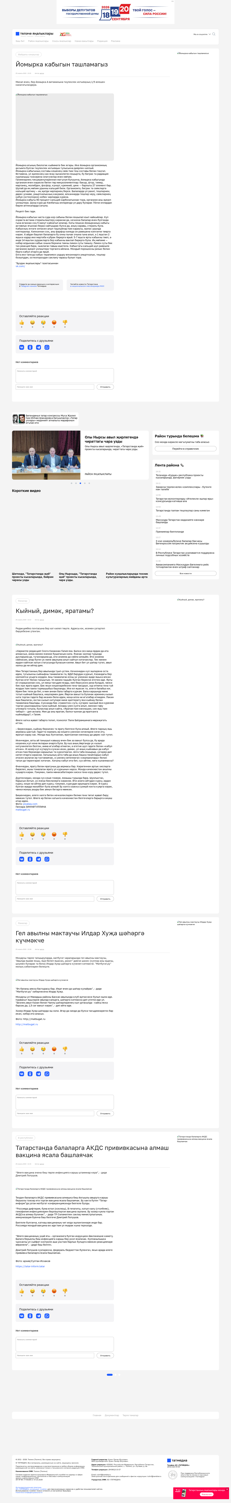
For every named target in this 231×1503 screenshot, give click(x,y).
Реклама (115, 41)
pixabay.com (30, 803)
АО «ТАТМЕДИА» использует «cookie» (31, 1489)
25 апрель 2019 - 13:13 (23, 620)
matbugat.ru (23, 809)
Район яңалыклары (38, 41)
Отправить (105, 387)
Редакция (102, 41)
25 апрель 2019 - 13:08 (23, 949)
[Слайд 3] (80, 483)
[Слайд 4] (85, 483)
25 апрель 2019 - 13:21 (23, 73)
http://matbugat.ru (27, 1024)
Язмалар (22, 600)
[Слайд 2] (76, 483)
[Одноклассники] (30, 347)
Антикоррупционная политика (28, 1487)
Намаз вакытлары (84, 41)
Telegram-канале (29, 286)
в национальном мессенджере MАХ (87, 286)
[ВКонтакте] (21, 347)
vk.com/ (20, 266)
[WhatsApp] (47, 347)
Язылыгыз (207, 1494)
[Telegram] (38, 347)
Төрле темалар (130, 1415)
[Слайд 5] (89, 483)
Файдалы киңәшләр (28, 54)
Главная (97, 1415)
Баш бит (20, 41)
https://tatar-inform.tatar (30, 1266)
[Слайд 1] (71, 483)
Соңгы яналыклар (61, 41)
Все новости (186, 573)
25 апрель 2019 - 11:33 (23, 1164)
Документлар (112, 1415)
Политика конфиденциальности (29, 1492)
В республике (25, 1137)
